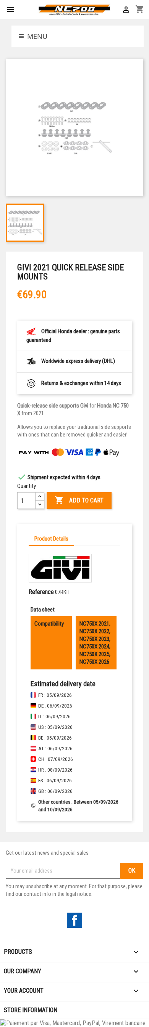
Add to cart (79, 500)
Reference (41, 591)
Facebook (74, 920)
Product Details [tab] (51, 538)
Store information (30, 1010)
